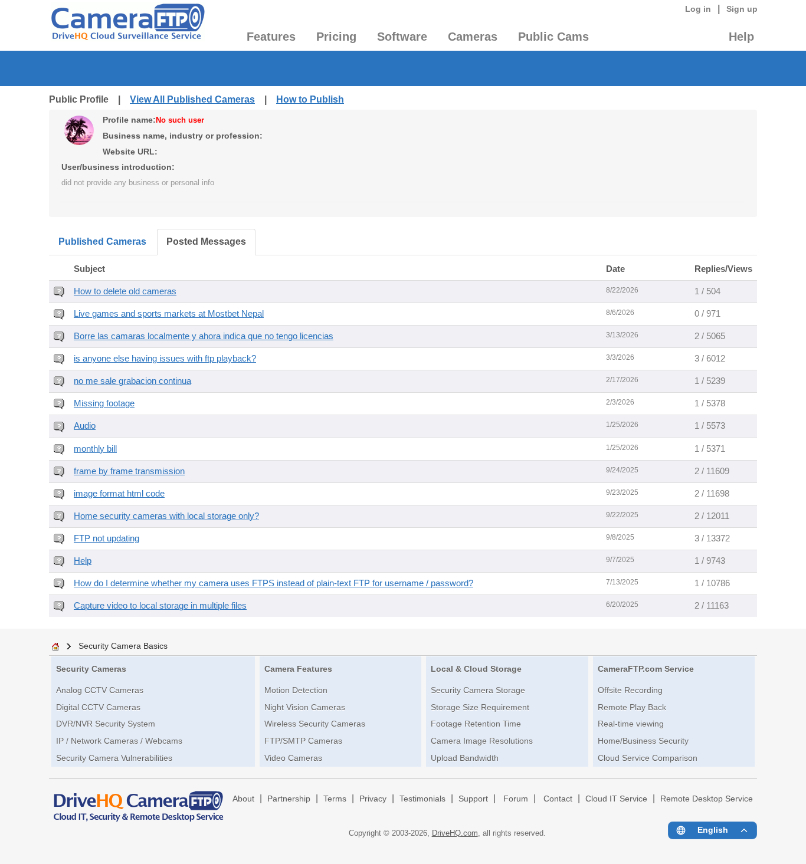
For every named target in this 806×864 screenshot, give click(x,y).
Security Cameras (91, 669)
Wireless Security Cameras (314, 723)
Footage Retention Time (476, 723)
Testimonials (422, 798)
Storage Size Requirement (480, 707)
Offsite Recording (630, 690)
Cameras (472, 36)
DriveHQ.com (455, 833)
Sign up (742, 9)
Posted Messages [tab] (206, 241)
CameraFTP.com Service (646, 669)
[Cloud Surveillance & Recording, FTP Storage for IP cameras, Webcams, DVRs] (127, 25)
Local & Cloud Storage (476, 669)
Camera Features (298, 669)
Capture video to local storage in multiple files (160, 605)
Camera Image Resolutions (482, 740)
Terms (334, 798)
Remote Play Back (632, 707)
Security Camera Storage (478, 690)
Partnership (288, 798)
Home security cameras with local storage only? (166, 516)
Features (271, 36)
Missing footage (104, 403)
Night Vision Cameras (304, 707)
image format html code (119, 493)
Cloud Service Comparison (647, 758)
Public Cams (553, 36)
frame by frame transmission (129, 471)
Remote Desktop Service (706, 798)
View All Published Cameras (192, 99)
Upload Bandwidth (465, 758)
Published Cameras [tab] (102, 241)
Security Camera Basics (123, 646)
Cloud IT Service (616, 798)
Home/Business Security (643, 740)
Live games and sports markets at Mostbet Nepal (169, 313)
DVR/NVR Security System (105, 723)
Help (741, 36)
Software (402, 36)
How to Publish (310, 99)
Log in (698, 9)
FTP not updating (106, 538)
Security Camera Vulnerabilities (114, 758)
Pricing (336, 36)
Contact (557, 798)
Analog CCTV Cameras (99, 690)
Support (473, 798)
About (243, 798)
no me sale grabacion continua (132, 381)
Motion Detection (295, 690)
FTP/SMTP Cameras (303, 740)
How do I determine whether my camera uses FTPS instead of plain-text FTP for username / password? (273, 583)
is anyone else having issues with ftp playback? (165, 358)
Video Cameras (293, 758)
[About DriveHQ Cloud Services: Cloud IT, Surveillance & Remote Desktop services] (138, 800)
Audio (85, 426)
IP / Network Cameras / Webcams (119, 740)
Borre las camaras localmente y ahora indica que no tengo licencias (203, 336)
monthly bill (95, 449)
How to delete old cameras (125, 291)
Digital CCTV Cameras (98, 707)
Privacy (372, 798)
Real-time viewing (631, 723)
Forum (515, 798)
